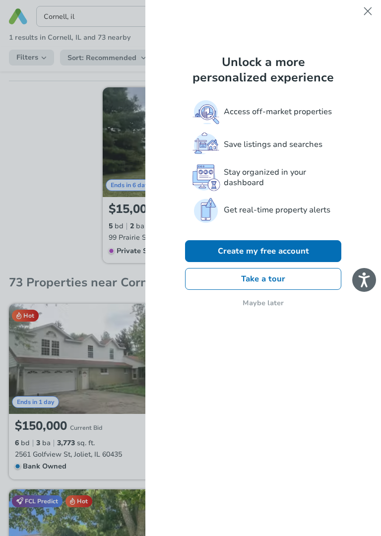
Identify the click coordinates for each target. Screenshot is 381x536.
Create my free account (263, 251)
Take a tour (263, 278)
